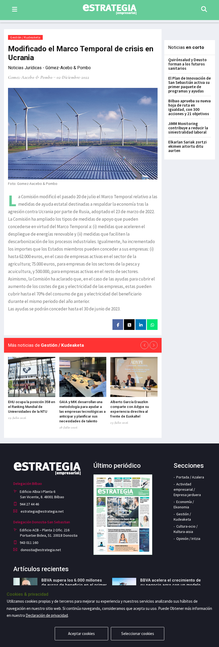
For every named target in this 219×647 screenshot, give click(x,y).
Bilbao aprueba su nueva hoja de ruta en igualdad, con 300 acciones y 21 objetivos (189, 107)
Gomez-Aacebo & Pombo (30, 77)
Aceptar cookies (81, 633)
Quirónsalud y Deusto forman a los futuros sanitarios (187, 64)
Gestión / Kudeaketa (25, 37)
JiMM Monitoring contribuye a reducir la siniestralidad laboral (188, 128)
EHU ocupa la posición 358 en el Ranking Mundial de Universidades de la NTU (31, 407)
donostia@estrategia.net (40, 549)
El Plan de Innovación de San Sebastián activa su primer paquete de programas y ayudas (189, 84)
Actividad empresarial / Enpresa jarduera (187, 489)
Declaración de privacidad (47, 615)
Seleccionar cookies (137, 633)
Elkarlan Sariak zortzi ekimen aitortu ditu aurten (187, 146)
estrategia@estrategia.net (42, 511)
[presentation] (144, 345)
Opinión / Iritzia (188, 538)
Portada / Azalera (190, 477)
